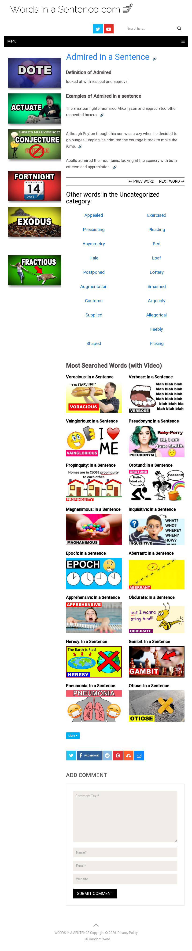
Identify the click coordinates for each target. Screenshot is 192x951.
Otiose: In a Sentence (149, 685)
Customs (94, 300)
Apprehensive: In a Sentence (93, 597)
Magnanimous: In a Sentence (93, 509)
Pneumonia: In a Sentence (90, 685)
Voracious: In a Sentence (90, 376)
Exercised (156, 215)
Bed (156, 243)
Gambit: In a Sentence (149, 641)
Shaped (93, 343)
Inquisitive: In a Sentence (152, 509)
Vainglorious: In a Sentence (92, 421)
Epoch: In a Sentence (86, 553)
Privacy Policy (128, 933)
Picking (157, 343)
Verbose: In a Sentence (151, 376)
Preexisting (94, 229)
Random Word (99, 939)
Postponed (94, 272)
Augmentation (93, 286)
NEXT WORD (170, 181)
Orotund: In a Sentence (151, 465)
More (72, 735)
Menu (11, 41)
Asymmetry (94, 243)
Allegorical (156, 315)
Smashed (157, 286)
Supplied (93, 315)
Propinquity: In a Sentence (91, 465)
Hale (93, 258)
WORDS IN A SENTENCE (72, 933)
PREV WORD (143, 181)
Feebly (156, 329)
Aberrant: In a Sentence (151, 553)
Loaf (156, 258)
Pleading (156, 229)
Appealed (94, 215)
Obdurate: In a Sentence (152, 597)
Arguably (156, 300)
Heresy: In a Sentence (86, 641)
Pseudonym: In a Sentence (154, 421)
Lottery (157, 272)
